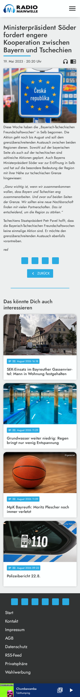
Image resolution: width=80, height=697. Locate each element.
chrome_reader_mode (73, 61)
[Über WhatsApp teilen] (45, 260)
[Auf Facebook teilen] (24, 260)
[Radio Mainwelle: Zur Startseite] (34, 8)
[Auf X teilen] (35, 260)
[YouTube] (45, 601)
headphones (65, 61)
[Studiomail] (55, 601)
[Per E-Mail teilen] (55, 260)
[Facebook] (24, 601)
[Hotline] (65, 601)
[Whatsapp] (14, 601)
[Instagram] (35, 601)
